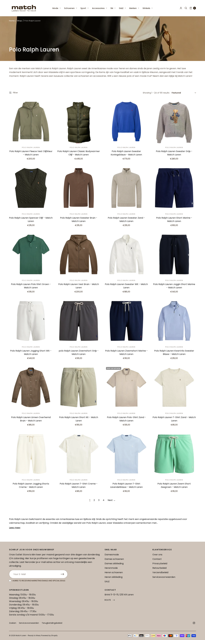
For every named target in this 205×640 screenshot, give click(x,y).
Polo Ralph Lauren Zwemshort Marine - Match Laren (126, 352)
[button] (110, 600)
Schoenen (69, 8)
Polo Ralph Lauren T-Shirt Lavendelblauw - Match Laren (126, 485)
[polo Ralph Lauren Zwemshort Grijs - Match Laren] (79, 321)
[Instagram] (194, 623)
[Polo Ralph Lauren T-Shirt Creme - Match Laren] (79, 454)
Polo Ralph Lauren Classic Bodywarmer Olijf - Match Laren (78, 153)
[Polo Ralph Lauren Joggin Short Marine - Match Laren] (174, 254)
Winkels (146, 8)
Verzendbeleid (160, 572)
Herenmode (111, 568)
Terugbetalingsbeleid (52, 623)
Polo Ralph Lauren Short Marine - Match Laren (174, 219)
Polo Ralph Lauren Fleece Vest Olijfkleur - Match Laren (30, 153)
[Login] (181, 8)
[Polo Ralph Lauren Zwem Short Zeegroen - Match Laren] (174, 454)
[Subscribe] (64, 574)
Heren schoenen (114, 572)
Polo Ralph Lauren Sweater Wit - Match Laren (126, 286)
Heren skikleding (113, 577)
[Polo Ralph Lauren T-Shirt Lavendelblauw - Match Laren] (126, 454)
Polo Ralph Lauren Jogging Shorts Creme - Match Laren (31, 485)
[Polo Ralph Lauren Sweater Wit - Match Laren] (126, 254)
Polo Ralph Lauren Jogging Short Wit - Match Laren (30, 352)
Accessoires (98, 8)
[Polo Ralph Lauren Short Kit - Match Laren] (79, 387)
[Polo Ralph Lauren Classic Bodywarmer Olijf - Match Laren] (79, 121)
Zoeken (12, 623)
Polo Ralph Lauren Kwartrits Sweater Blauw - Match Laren (174, 352)
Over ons (157, 554)
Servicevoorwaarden (163, 577)
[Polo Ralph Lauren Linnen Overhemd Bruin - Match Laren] (31, 387)
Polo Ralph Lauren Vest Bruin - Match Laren (78, 286)
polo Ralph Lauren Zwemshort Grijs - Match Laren (79, 352)
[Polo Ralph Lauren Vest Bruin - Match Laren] (79, 254)
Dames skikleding (114, 563)
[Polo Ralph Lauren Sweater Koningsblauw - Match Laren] (126, 121)
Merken (133, 8)
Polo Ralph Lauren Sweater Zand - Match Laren (126, 219)
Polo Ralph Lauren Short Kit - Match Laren (78, 419)
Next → (111, 500)
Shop (19, 20)
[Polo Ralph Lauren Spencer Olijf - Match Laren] (31, 188)
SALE (121, 8)
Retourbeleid (159, 568)
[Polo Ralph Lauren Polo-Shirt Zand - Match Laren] (126, 387)
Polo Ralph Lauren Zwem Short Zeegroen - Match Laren (174, 485)
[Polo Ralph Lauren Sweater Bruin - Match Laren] (79, 188)
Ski (111, 8)
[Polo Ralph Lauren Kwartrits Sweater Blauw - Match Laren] (174, 321)
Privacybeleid (159, 563)
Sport (83, 8)
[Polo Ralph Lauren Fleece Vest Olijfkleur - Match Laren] (31, 121)
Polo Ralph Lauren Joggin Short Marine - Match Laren (174, 286)
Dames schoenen (114, 559)
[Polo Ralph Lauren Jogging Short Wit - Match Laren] (31, 321)
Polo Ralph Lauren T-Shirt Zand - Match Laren (174, 419)
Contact (157, 559)
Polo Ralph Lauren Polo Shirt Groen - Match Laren (31, 286)
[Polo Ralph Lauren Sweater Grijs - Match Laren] (174, 121)
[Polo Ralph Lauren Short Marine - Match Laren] (174, 188)
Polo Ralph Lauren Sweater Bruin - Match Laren (78, 219)
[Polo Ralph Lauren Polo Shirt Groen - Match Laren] (31, 254)
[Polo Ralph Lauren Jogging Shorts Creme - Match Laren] (31, 454)
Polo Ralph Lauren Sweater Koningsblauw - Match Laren (126, 153)
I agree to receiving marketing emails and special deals (38, 581)
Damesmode (112, 554)
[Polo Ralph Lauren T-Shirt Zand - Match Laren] (174, 387)
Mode (55, 8)
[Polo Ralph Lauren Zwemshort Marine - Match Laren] (126, 321)
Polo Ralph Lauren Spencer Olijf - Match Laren (31, 219)
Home (12, 20)
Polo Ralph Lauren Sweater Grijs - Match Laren (174, 153)
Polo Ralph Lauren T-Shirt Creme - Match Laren (78, 485)
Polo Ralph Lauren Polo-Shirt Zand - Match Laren (126, 419)
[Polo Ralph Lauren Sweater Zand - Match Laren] (126, 188)
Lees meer (14, 527)
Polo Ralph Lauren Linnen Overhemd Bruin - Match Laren (31, 419)
